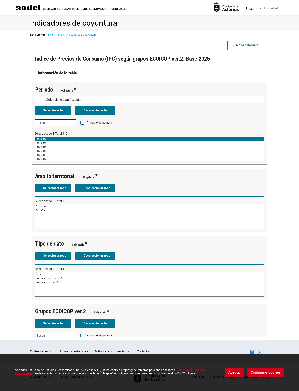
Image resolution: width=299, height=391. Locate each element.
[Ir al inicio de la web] (27, 9)
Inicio (51, 34)
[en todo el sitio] (290, 8)
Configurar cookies (265, 372)
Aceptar (234, 372)
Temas (60, 34)
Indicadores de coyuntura (81, 34)
